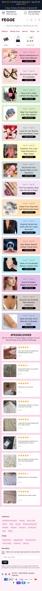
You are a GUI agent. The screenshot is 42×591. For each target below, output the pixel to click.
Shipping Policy (18, 540)
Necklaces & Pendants (30, 524)
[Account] (35, 20)
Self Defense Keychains (10, 520)
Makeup (5, 31)
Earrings (18, 524)
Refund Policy (7, 540)
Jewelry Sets (32, 527)
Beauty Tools (15, 31)
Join (5, 562)
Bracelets (5, 527)
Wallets (10, 531)
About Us (26, 543)
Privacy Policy (7, 543)
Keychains (22, 527)
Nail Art (25, 31)
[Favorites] (27, 20)
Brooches (14, 527)
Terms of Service (31, 540)
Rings (32, 31)
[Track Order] (31, 20)
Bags (4, 531)
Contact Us (17, 543)
